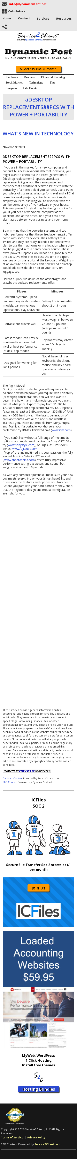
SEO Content (10, 782)
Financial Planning (53, 77)
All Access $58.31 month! (38, 69)
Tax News (12, 77)
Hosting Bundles (38, 1089)
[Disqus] (38, 546)
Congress (11, 88)
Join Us (38, 888)
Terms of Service (12, 1137)
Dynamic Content (13, 778)
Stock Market (14, 82)
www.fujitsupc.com (25, 449)
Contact (24, 18)
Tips (52, 82)
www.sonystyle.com (21, 445)
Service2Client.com (47, 1144)
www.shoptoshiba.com (19, 460)
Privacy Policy (36, 1137)
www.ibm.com (61, 430)
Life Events (30, 88)
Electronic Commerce (15, 1124)
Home (6, 18)
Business (29, 77)
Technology (36, 82)
